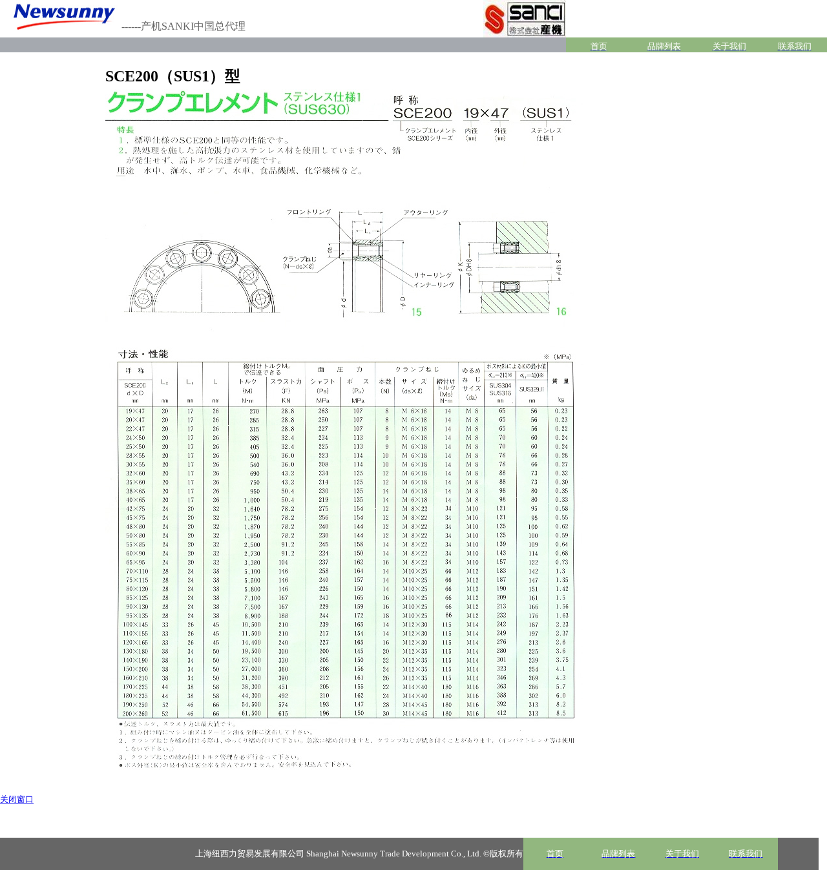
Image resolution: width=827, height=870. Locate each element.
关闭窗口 (17, 799)
